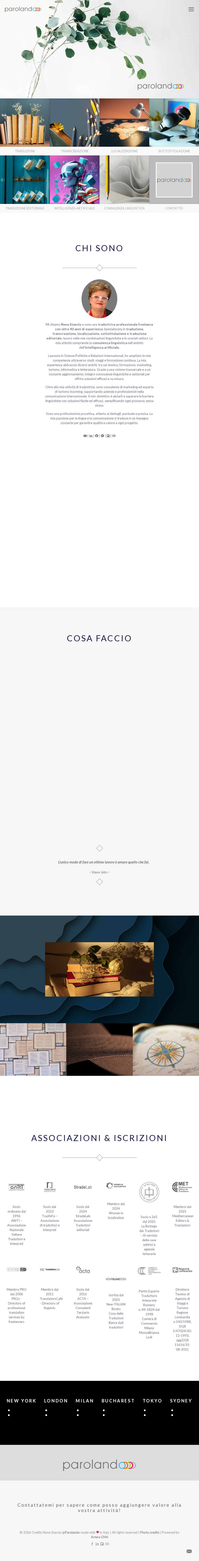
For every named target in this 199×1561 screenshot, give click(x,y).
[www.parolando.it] (23, 9)
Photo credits (149, 1532)
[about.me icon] (107, 1544)
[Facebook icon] (92, 1544)
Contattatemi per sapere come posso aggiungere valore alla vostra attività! (99, 1507)
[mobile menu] (191, 9)
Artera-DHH (99, 1537)
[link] (25, 127)
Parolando (72, 1532)
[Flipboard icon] (102, 1544)
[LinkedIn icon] (97, 1544)
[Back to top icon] (176, 1551)
